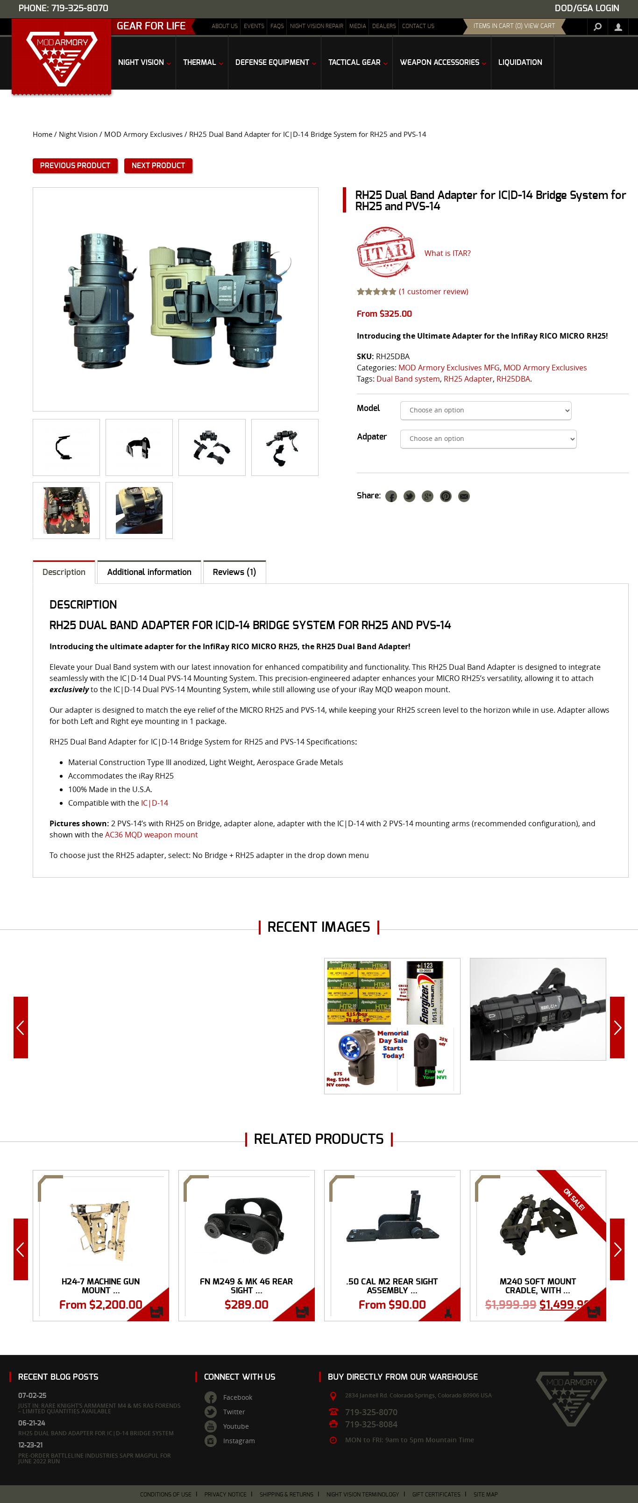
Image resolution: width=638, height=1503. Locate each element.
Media (357, 26)
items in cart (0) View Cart (514, 26)
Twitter (234, 1412)
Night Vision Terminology (362, 1494)
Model (368, 408)
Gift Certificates (436, 1494)
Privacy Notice (226, 1494)
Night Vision (78, 134)
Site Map (486, 1494)
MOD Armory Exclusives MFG (449, 367)
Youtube (236, 1426)
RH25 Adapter (468, 379)
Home (42, 134)
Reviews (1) (234, 572)
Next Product (158, 166)
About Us (225, 26)
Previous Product (75, 166)
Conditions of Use (165, 1494)
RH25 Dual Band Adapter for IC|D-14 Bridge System (96, 1433)
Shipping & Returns (286, 1494)
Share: (369, 496)
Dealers (384, 26)
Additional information (149, 572)
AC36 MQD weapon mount (151, 834)
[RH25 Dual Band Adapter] (212, 447)
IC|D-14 (154, 803)
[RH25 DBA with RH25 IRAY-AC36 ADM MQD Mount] (139, 510)
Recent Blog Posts (58, 1377)
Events (254, 26)
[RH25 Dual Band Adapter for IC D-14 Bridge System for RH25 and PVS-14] (176, 299)
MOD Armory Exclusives (143, 134)
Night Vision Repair (316, 26)
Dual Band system (408, 379)
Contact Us (418, 26)
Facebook (237, 1397)
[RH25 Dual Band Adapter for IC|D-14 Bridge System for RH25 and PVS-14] (66, 447)
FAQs (277, 26)
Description (64, 572)
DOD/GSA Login (587, 8)
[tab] (64, 572)
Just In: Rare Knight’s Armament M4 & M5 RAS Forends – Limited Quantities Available (99, 1408)
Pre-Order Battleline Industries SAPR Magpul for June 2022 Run (94, 1458)
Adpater (372, 437)
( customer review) (433, 291)
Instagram (239, 1441)
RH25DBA (513, 379)
